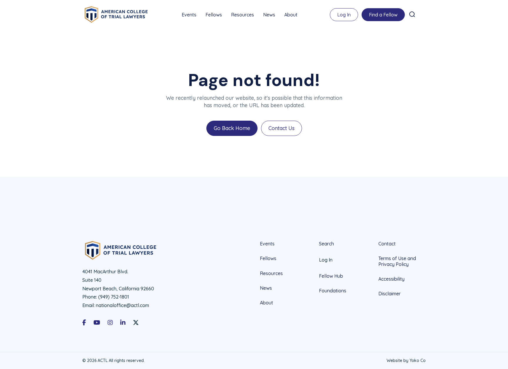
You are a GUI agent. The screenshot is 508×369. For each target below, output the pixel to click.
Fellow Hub (331, 276)
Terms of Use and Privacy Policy (397, 261)
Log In (344, 15)
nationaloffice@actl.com (122, 305)
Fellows (213, 15)
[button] (412, 14)
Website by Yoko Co (406, 360)
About (291, 15)
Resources (242, 15)
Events (189, 15)
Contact (387, 244)
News (269, 15)
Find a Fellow (383, 15)
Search (326, 244)
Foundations (332, 291)
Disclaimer (389, 293)
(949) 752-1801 (113, 297)
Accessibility (391, 279)
